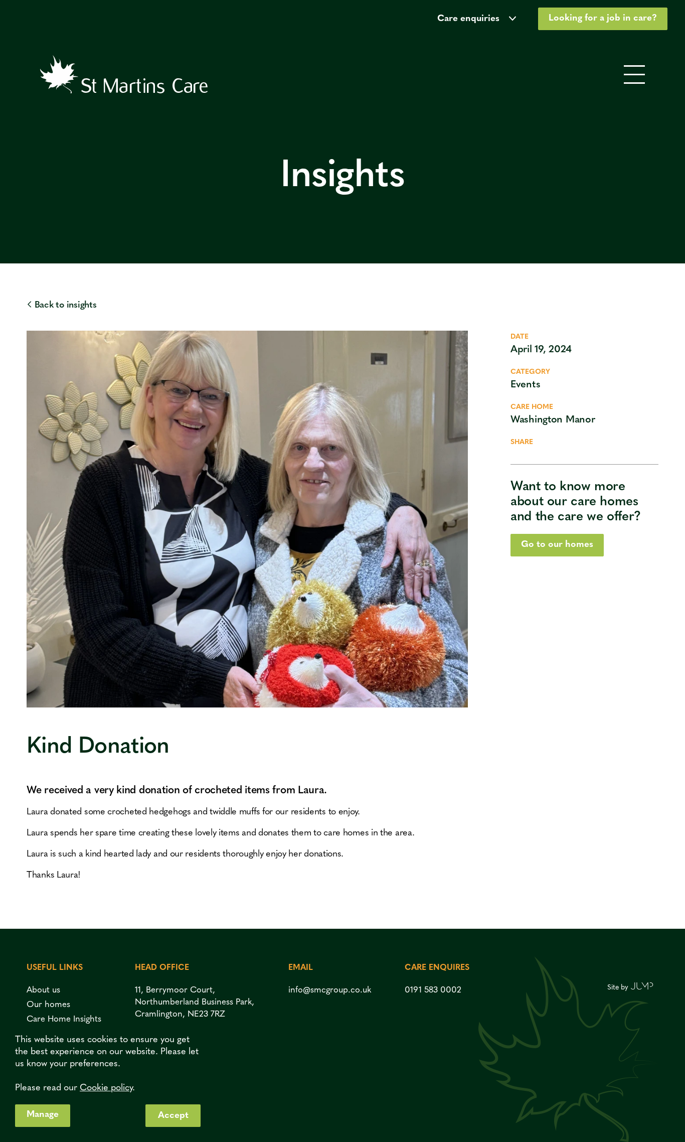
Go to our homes (557, 544)
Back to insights (66, 305)
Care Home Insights (64, 1019)
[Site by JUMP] (642, 987)
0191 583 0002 (433, 990)
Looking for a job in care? (603, 18)
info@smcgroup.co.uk (329, 990)
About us (43, 990)
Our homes (48, 1005)
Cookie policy (106, 1088)
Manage (43, 1114)
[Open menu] (634, 75)
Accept (173, 1115)
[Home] (124, 75)
